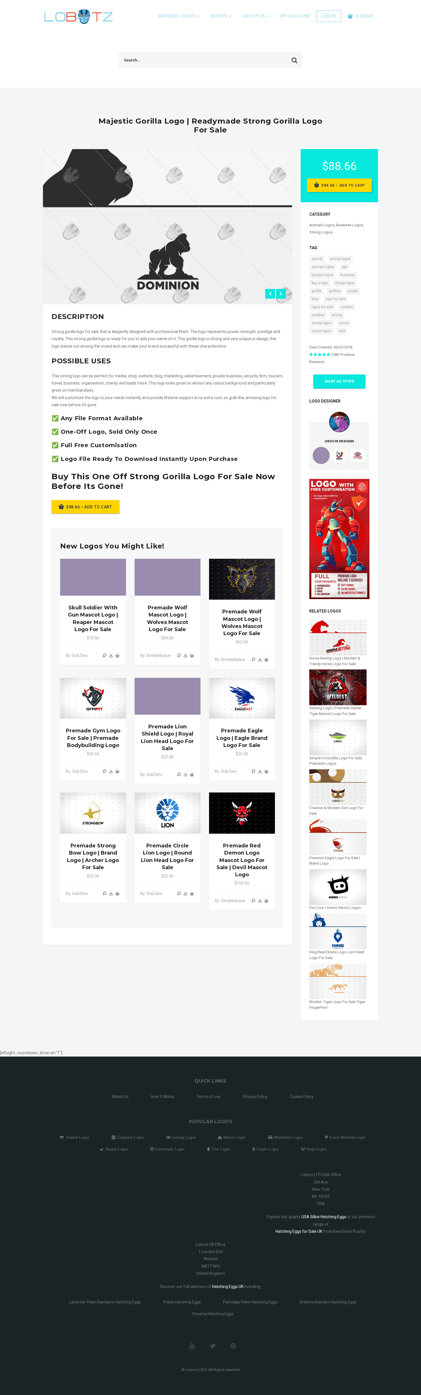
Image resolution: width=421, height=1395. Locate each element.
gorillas (335, 291)
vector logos (321, 331)
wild (342, 331)
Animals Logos (322, 225)
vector (344, 323)
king (315, 299)
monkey (318, 315)
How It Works (162, 1096)
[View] (104, 655)
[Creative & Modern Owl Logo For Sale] (338, 787)
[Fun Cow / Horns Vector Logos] (338, 887)
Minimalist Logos (287, 1137)
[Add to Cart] (117, 655)
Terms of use (208, 1096)
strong (337, 315)
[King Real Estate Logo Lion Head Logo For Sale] (338, 931)
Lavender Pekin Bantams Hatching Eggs (105, 1302)
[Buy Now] (111, 655)
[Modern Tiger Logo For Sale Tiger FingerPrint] (338, 981)
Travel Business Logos (347, 1137)
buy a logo (320, 283)
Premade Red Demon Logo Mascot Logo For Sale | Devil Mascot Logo (242, 860)
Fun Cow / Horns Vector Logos (335, 907)
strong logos (322, 323)
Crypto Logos (267, 1149)
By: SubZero (77, 655)
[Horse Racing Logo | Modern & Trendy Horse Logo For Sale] (338, 637)
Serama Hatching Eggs (212, 1313)
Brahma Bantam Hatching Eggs (328, 1302)
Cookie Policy (302, 1096)
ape (344, 267)
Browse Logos (176, 16)
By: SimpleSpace (155, 655)
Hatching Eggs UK (227, 1286)
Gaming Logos (183, 1137)
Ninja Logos (315, 1149)
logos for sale (322, 307)
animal (317, 259)
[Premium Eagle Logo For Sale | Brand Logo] (338, 837)
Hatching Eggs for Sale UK (299, 1231)
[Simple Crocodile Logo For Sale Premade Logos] (338, 737)
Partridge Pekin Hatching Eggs (250, 1302)
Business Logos (349, 225)
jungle (353, 291)
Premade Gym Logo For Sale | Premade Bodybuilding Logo (93, 738)
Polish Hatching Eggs (182, 1302)
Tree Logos (220, 1149)
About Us (253, 16)
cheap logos (345, 283)
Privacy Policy (255, 1096)
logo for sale (335, 299)
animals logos (323, 267)
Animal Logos (76, 1137)
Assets (219, 16)
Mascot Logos (234, 1137)
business (348, 275)
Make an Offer (339, 381)
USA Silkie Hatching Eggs (323, 1216)
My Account (295, 16)
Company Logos (130, 1137)
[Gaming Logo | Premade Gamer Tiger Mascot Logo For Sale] (338, 687)
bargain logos (322, 275)
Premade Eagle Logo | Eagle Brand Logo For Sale (242, 738)
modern (347, 307)
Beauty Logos (116, 1149)
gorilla (316, 291)
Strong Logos (321, 232)
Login (328, 16)
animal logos (340, 259)
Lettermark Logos (169, 1149)
